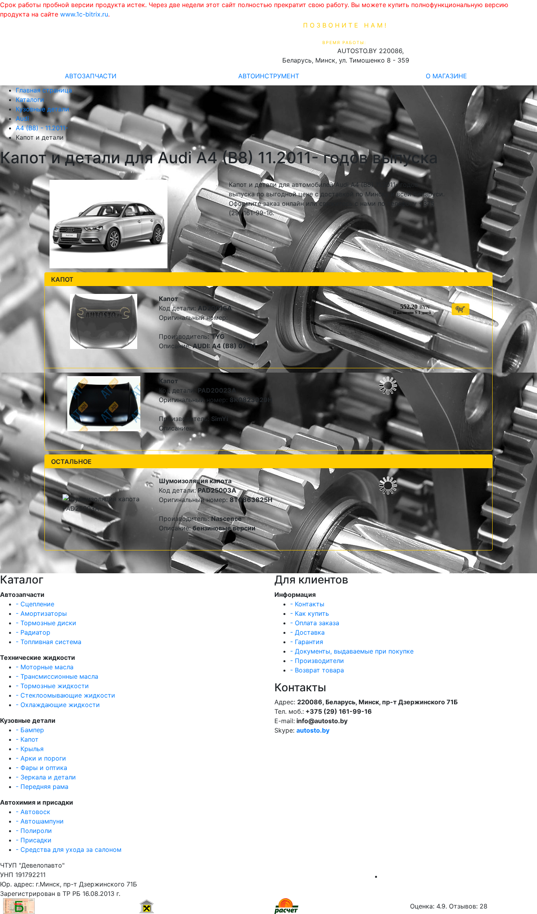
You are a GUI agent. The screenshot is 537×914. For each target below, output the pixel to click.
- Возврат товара (317, 670)
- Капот (27, 739)
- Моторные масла (45, 667)
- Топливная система (48, 642)
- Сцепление (35, 604)
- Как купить (309, 613)
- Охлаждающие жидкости (58, 705)
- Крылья (30, 749)
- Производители (317, 661)
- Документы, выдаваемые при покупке (352, 651)
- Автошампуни (40, 821)
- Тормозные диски (46, 623)
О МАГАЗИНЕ (446, 76)
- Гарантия (306, 642)
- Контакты (307, 604)
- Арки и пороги (41, 758)
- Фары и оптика (41, 768)
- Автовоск (33, 812)
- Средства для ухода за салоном (68, 849)
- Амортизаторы (41, 613)
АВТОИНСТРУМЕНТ (268, 76)
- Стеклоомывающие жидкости (65, 695)
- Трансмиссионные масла (57, 676)
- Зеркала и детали (46, 777)
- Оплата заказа (314, 623)
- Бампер (30, 730)
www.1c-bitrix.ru (84, 14)
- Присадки (33, 840)
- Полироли (34, 831)
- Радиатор (33, 632)
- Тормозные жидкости (52, 686)
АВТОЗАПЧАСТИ (90, 76)
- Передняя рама (42, 786)
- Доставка (307, 632)
